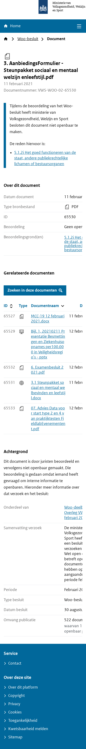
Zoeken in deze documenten (32, 290)
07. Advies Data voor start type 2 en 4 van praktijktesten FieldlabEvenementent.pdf (48, 418)
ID (10, 305)
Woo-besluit (27, 38)
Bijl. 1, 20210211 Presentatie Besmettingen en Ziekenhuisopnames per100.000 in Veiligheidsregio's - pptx (48, 344)
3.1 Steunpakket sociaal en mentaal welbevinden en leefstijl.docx (48, 390)
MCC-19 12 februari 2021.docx (47, 319)
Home (15, 26)
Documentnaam (48, 305)
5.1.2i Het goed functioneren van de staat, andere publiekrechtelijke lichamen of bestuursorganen (45, 158)
